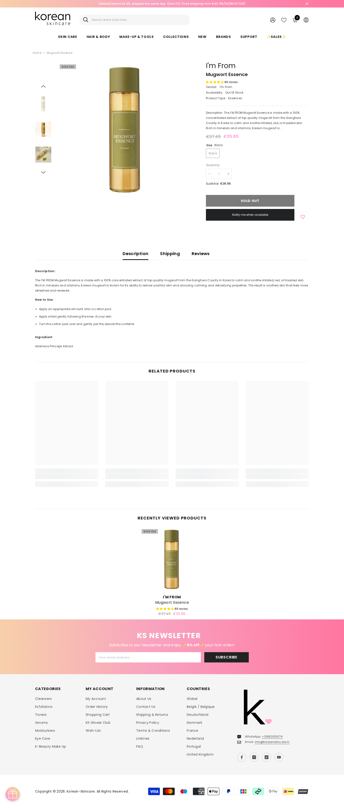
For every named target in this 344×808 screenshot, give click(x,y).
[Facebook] (241, 757)
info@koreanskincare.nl (272, 742)
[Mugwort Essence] (172, 559)
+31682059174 (272, 737)
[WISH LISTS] (283, 19)
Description (135, 253)
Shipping (170, 253)
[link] (66, 476)
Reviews (201, 253)
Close (307, 4)
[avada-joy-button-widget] (13, 794)
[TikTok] (266, 757)
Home (37, 53)
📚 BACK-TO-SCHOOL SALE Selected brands (210, 4)
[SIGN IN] (272, 19)
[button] (43, 86)
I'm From (221, 66)
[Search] (135, 20)
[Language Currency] (306, 19)
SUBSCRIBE (226, 657)
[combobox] (139, 20)
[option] (125, 130)
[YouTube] (278, 757)
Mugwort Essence (172, 602)
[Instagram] (254, 757)
